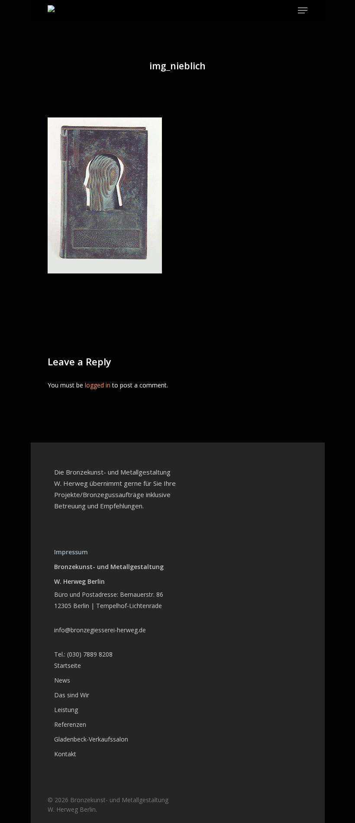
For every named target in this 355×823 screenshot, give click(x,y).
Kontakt (65, 754)
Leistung (66, 710)
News (62, 680)
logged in (97, 385)
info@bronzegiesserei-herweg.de (100, 630)
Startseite (67, 665)
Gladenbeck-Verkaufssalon (91, 739)
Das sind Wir (71, 695)
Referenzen (70, 724)
